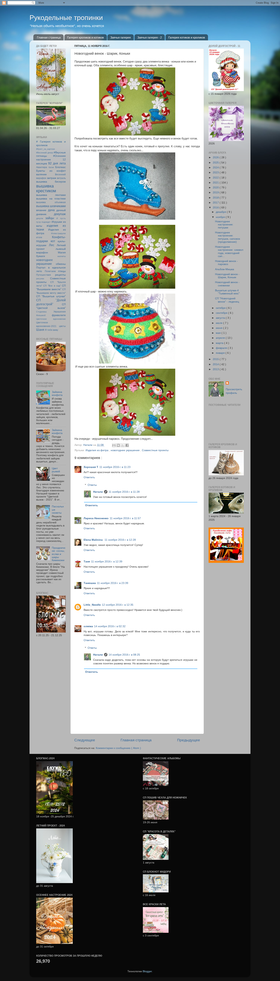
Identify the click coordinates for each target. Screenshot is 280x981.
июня (219, 328)
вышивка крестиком (46, 188)
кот (53, 241)
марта (220, 343)
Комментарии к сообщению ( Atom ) (118, 748)
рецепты (60, 274)
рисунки (40, 278)
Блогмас (60, 167)
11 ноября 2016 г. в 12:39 (106, 561)
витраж (51, 178)
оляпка (88, 626)
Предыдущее (188, 740)
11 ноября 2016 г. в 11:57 (125, 518)
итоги (39, 237)
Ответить (89, 477)
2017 (216, 202)
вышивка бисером (51, 181)
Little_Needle (92, 604)
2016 (216, 207)
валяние (41, 174)
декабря (221, 212)
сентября (222, 313)
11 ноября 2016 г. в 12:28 (120, 539)
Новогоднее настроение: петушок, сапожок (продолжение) (227, 237)
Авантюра (41, 167)
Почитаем (50, 271)
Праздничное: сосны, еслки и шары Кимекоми (58, 554)
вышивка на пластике (51, 198)
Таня (87, 561)
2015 (216, 359)
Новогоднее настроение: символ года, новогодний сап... (229, 251)
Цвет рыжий (56, 470)
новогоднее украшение (125, 450)
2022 (216, 177)
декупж (39, 218)
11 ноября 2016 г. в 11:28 (124, 491)
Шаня (40, 329)
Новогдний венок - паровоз (226, 263)
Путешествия (43, 275)
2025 (216, 162)
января (221, 353)
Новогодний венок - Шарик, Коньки (227, 276)
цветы (62, 326)
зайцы (49, 218)
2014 (216, 364)
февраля (222, 348)
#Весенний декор (44, 152)
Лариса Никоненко (96, 518)
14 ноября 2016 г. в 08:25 (124, 654)
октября (221, 308)
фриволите (59, 315)
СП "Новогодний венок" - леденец (227, 300)
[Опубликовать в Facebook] (127, 445)
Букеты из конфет (51, 170)
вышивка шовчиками (51, 206)
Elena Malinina (93, 539)
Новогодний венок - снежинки (227, 284)
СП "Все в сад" (52, 285)
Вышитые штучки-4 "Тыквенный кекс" (227, 292)
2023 (216, 172)
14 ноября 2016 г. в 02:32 (110, 626)
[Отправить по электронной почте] (114, 445)
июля (219, 323)
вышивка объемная (51, 202)
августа (221, 317)
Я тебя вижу (51, 330)
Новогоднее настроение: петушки (224, 224)
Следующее (84, 740)
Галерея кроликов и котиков (85, 37)
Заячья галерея (120, 37)
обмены (61, 264)
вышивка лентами (51, 195)
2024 (216, 167)
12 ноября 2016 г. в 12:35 (117, 604)
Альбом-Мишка (224, 269)
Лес (51, 245)
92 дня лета (57, 163)
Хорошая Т (91, 467)
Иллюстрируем (58, 233)
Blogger (147, 971)
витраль (61, 178)
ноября (221, 217)
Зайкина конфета (57, 393)
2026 (216, 157)
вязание (41, 210)
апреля (221, 337)
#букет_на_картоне (45, 149)
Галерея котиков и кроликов (186, 37)
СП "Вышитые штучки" (51, 296)
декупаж (60, 214)
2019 (216, 192)
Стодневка (41, 312)
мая (219, 333)
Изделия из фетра (97, 450)
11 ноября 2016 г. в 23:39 (112, 583)
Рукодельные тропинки (66, 18)
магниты (62, 256)
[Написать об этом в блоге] (118, 445)
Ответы (92, 485)
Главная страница (49, 37)
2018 (216, 197)
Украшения (60, 311)
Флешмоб (41, 315)
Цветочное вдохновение (51, 319)
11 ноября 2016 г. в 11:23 (114, 467)
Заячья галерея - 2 (149, 37)
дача (51, 210)
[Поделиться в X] (123, 445)
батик (51, 167)
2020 (216, 187)
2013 (216, 369)
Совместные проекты (155, 450)
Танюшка (90, 583)
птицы (62, 271)
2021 (216, 182)
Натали (98, 491)
